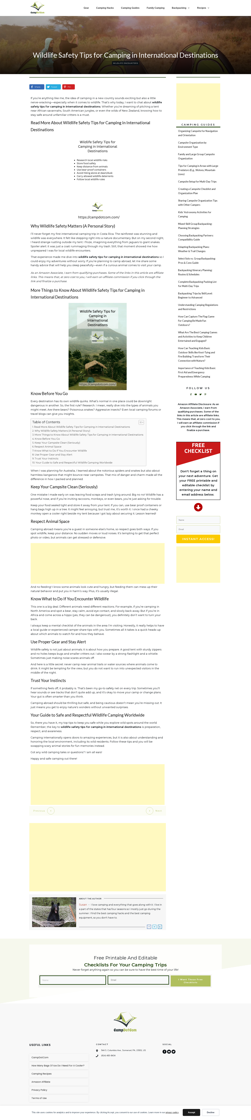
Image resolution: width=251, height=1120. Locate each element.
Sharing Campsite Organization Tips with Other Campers (198, 203)
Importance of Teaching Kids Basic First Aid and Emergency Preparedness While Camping (198, 372)
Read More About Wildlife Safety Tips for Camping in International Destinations (82, 426)
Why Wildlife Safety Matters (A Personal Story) (62, 430)
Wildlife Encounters (125, 63)
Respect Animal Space (47, 446)
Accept (191, 1112)
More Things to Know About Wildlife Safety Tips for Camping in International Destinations (89, 434)
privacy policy (172, 1112)
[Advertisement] (98, 563)
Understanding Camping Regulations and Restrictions (198, 307)
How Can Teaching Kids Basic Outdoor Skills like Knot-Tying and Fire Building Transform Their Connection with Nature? (198, 355)
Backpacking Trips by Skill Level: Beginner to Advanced (198, 295)
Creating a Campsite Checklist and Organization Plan (198, 191)
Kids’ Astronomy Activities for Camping (198, 214)
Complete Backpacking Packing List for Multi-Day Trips (198, 284)
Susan (83, 904)
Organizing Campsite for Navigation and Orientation (198, 133)
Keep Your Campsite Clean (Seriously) (57, 442)
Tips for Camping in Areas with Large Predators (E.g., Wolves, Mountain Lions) (198, 170)
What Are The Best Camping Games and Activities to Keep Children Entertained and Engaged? (198, 337)
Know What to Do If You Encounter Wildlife (60, 450)
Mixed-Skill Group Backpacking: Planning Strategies (198, 226)
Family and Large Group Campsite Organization (198, 156)
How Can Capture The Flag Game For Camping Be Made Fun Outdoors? (198, 321)
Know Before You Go (47, 438)
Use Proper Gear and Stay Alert (53, 454)
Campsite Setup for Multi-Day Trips (198, 181)
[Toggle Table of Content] (139, 422)
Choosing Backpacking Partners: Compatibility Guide (198, 237)
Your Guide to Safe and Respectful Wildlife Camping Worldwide (74, 462)
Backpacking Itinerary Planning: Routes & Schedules (198, 272)
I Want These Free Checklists (190, 981)
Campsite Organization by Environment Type (198, 145)
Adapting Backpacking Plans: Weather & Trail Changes (198, 249)
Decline (210, 1112)
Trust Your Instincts (46, 458)
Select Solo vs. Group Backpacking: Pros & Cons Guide (198, 261)
